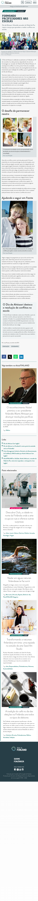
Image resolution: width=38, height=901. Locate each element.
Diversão (14, 595)
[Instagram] (23, 769)
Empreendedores (13, 666)
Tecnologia (6, 535)
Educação (6, 346)
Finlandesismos (23, 666)
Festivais (21, 533)
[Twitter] (18, 769)
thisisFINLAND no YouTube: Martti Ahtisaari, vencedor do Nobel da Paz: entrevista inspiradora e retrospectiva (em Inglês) (20, 460)
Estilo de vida (26, 595)
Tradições (12, 737)
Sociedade (6, 737)
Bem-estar (9, 595)
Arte (7, 666)
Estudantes (15, 346)
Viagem (12, 535)
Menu (34, 2)
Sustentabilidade (8, 669)
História (26, 533)
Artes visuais (9, 533)
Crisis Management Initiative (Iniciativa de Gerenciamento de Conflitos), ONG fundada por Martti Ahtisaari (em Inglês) (20, 453)
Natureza (30, 666)
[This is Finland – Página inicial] (6, 2)
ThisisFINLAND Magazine (10, 597)
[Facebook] (15, 769)
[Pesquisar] (22, 2)
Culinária (8, 735)
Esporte (20, 595)
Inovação (32, 533)
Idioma (28, 2)
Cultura (16, 533)
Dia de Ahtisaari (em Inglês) (11, 443)
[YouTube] (20, 769)
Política (8, 430)
